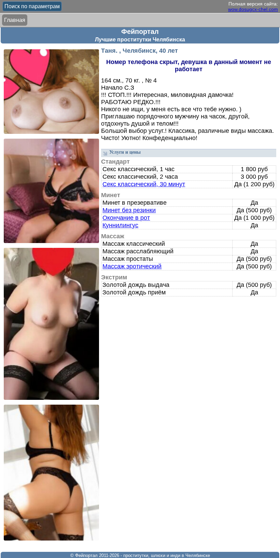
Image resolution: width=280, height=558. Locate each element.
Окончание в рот (126, 217)
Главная (14, 20)
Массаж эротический (132, 266)
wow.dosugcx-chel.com (253, 9)
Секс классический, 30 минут (143, 184)
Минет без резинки (129, 210)
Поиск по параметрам (32, 6)
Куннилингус (120, 225)
